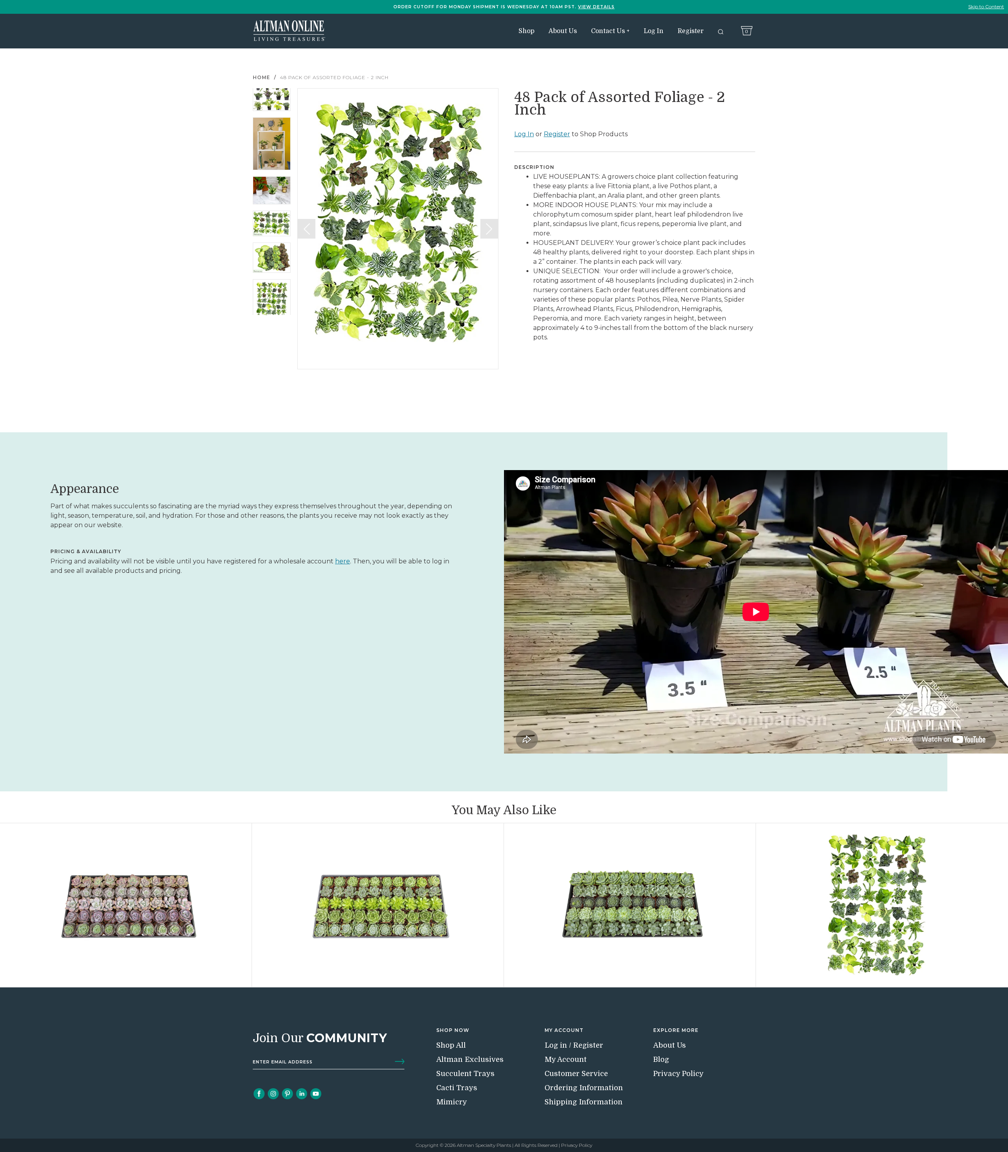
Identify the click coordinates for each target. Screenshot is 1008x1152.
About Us (562, 31)
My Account (564, 1030)
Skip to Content (986, 6)
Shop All (451, 1045)
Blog (661, 1059)
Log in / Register (574, 1045)
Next (489, 229)
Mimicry (451, 1102)
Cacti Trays (456, 1087)
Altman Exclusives (470, 1059)
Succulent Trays (465, 1073)
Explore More (676, 1030)
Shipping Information (584, 1102)
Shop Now (452, 1030)
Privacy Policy (678, 1073)
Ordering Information (584, 1087)
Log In (653, 31)
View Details (596, 6)
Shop (526, 31)
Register (691, 31)
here (342, 561)
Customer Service (576, 1073)
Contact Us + (610, 31)
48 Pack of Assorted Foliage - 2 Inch (334, 77)
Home (261, 77)
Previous (306, 229)
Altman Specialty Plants (484, 1145)
